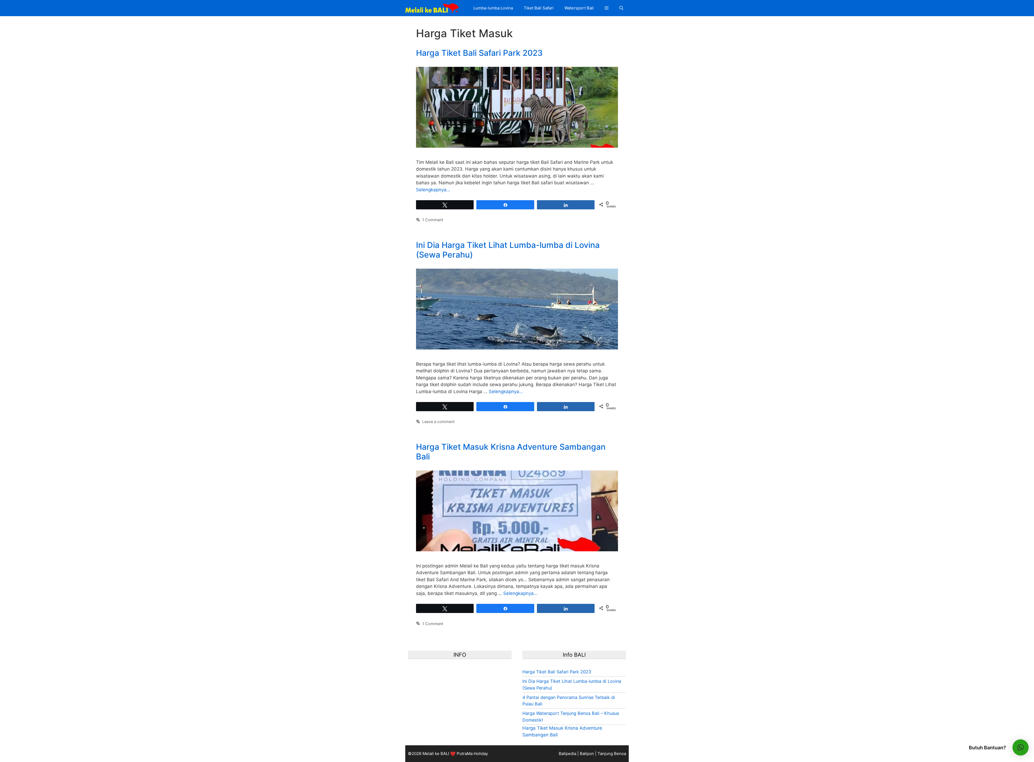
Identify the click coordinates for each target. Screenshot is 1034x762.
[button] (606, 8)
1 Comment (432, 219)
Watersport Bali (579, 8)
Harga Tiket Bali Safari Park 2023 (479, 53)
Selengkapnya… (433, 189)
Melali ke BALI (435, 753)
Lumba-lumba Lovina (493, 8)
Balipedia (567, 753)
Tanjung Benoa (612, 753)
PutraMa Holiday (472, 753)
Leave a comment (438, 421)
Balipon (587, 753)
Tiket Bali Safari (539, 8)
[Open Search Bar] (621, 8)
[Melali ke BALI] (433, 8)
